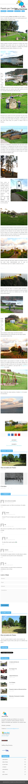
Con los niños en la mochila (10, 501)
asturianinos (10, 11)
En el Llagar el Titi (13, 669)
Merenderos (5, 658)
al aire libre (3, 11)
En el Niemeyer (14, 441)
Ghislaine (6, 549)
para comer (14, 774)
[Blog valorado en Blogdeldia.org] (6, 733)
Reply (2, 506)
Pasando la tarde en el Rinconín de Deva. (18, 689)
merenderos (14, 769)
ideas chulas (17, 11)
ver (21, 392)
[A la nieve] (14, 478)
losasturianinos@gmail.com (13, 728)
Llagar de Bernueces (13, 675)
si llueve (14, 767)
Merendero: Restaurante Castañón (16, 696)
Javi (7, 538)
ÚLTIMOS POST (5, 612)
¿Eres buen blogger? (5, 735)
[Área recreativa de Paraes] (14, 460)
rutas (23, 11)
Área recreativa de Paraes (8, 468)
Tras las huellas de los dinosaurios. (14, 445)
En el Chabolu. (12, 682)
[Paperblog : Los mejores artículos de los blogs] (5, 750)
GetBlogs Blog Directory (7, 745)
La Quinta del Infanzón (14, 662)
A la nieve (3, 486)
